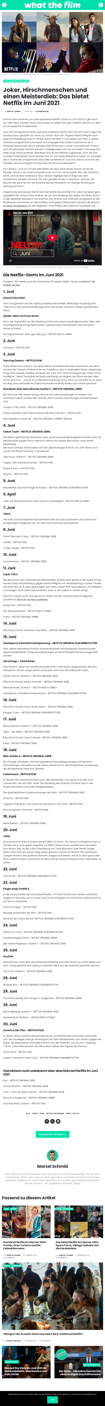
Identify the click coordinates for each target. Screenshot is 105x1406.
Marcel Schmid (14, 111)
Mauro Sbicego (14, 1341)
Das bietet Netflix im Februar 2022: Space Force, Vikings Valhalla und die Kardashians (77, 1245)
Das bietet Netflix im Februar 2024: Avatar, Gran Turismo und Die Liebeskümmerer (24, 1245)
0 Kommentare (42, 111)
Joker (34, 1113)
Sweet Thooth (72, 1113)
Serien (13, 81)
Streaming (23, 81)
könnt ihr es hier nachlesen (32, 599)
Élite (28, 1113)
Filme (6, 81)
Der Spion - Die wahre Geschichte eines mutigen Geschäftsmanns (80, 1372)
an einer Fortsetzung (15, 205)
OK (52, 1399)
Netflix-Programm (55, 1113)
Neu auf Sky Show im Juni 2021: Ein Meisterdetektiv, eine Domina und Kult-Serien (25, 1371)
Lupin (41, 1113)
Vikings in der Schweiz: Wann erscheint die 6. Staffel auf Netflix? (43, 1334)
